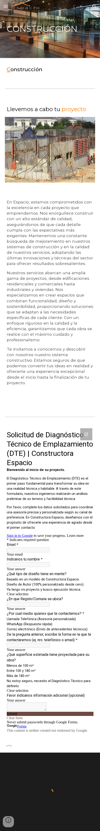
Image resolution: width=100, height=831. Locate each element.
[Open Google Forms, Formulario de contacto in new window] (86, 434)
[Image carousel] (50, 150)
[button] (5, 6)
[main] (50, 29)
